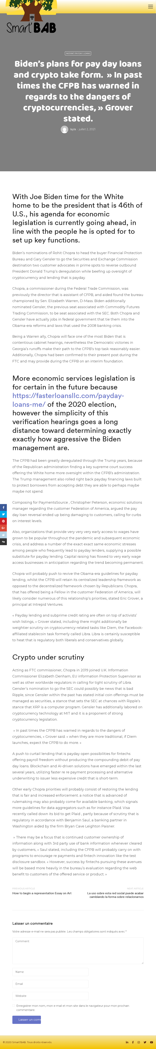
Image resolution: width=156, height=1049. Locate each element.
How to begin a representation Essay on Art (42, 893)
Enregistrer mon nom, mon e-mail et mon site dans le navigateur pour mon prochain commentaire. (72, 1008)
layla (73, 129)
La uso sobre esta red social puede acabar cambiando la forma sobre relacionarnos (115, 895)
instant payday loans (78, 53)
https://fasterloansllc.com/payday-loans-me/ (68, 400)
